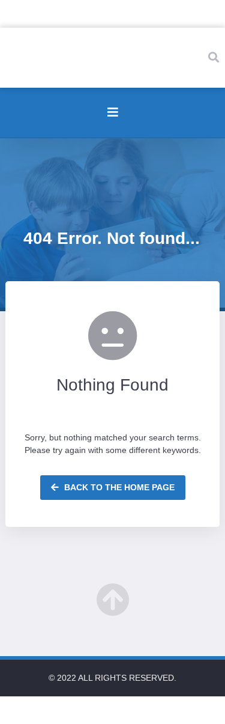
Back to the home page (118, 487)
